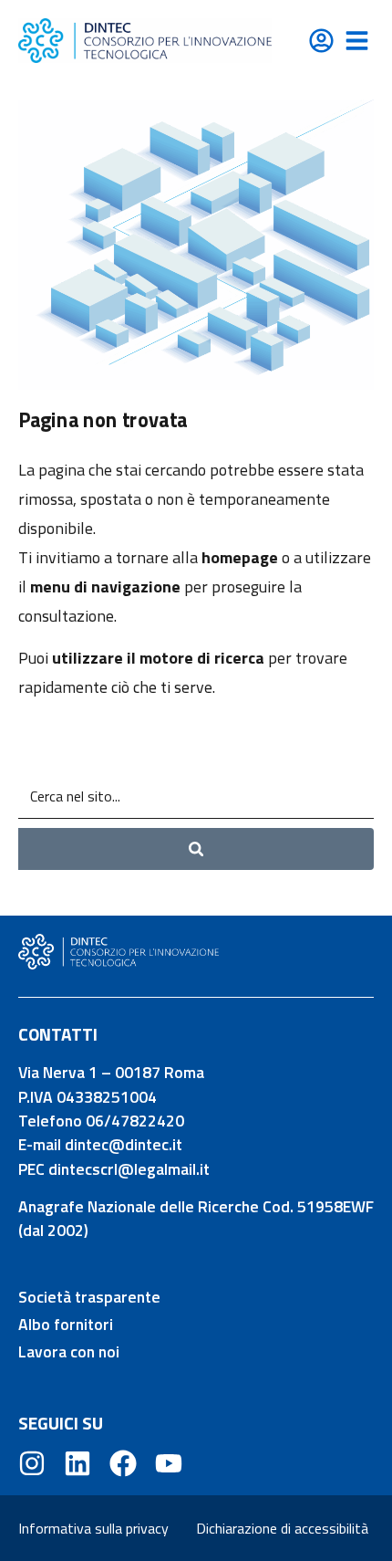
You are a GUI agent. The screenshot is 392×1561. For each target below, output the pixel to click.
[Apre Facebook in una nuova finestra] (123, 1463)
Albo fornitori (65, 1324)
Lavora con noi (68, 1351)
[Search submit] (196, 849)
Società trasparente (89, 1296)
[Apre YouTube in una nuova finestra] (168, 1463)
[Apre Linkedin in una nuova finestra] (77, 1463)
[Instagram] (32, 1463)
